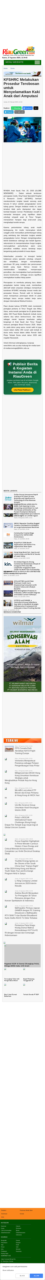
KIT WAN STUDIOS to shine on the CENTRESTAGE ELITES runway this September (22, 572)
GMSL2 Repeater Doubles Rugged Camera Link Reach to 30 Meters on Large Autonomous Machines (26, 525)
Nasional (3, 1226)
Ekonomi (18, 1228)
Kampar (18, 1242)
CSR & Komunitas (6, 1230)
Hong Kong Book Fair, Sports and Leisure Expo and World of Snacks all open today (27, 554)
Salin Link (20, 112)
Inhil (17, 1247)
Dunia (13, 68)
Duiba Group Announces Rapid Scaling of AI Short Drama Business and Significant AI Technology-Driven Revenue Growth (26, 498)
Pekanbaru (4, 1242)
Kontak (22, 1213)
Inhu (2, 1249)
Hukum (18, 1226)
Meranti (18, 1249)
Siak (2, 1244)
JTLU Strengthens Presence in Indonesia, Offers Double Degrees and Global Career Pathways (27, 593)
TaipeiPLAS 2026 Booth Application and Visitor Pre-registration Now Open (25, 545)
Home (6, 68)
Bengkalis (4, 1240)
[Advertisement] (22, 22)
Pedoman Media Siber (26, 1210)
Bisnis (17, 1230)
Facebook (28, 108)
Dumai (18, 1240)
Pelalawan (4, 1251)
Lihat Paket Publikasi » (22, 390)
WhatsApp (17, 108)
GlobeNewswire (5, 1232)
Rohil (17, 1244)
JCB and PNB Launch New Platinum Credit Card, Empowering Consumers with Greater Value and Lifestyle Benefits (25, 585)
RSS (2, 1217)
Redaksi (3, 1210)
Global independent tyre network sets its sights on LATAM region (27, 515)
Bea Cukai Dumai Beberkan (10, 995)
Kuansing (18, 1251)
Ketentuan (4, 1213)
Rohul (2, 1247)
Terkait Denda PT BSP (31, 994)
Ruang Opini (4, 1253)
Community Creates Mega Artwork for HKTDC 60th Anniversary (24, 535)
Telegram (10, 112)
